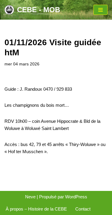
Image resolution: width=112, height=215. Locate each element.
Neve (30, 196)
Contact (82, 208)
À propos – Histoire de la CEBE (36, 208)
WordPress (76, 196)
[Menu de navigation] (100, 10)
